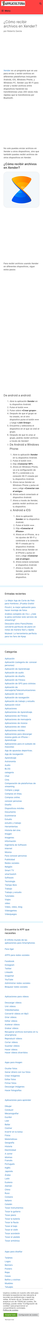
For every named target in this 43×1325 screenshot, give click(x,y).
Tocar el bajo (11, 1226)
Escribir (8, 1117)
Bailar (7, 1124)
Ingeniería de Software (16, 845)
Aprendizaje (10, 758)
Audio (7, 765)
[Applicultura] (13, 3)
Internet (8, 848)
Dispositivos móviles (14, 808)
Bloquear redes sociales (16, 987)
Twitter (8, 968)
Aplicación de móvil (14, 694)
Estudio (8, 819)
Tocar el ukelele (12, 1237)
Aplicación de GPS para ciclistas (20, 683)
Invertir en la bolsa (14, 1132)
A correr (8, 1154)
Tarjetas (9, 1258)
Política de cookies (10, 1310)
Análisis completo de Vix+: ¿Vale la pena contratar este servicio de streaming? (21, 617)
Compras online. (12, 797)
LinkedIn (9, 972)
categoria (9, 772)
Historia (8, 1146)
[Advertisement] (21, 52)
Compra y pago (12, 790)
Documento (10, 812)
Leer (7, 1121)
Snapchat (9, 976)
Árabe (8, 1175)
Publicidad (10, 859)
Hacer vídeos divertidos (16, 1052)
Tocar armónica (12, 1241)
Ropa (7, 1272)
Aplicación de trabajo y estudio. (20, 701)
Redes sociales (12, 863)
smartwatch (10, 874)
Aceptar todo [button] (10, 1315)
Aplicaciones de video (15, 727)
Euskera (8, 1182)
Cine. (7, 780)
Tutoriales (9, 896)
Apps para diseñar (13, 1251)
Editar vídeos (11, 1021)
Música (8, 852)
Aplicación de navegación (17, 697)
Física (7, 1135)
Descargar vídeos (13, 1002)
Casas (8, 1276)
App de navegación (14, 754)
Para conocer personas (16, 856)
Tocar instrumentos (14, 1208)
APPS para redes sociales (17, 955)
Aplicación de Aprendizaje (17, 669)
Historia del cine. (13, 830)
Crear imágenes (12, 1076)
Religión (8, 867)
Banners (9, 1265)
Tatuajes (9, 1287)
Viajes (8, 899)
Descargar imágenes (14, 1086)
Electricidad (10, 1150)
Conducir (9, 1110)
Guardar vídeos (12, 1046)
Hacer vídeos (11, 1049)
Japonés (9, 1171)
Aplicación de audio (14, 672)
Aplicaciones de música (16, 723)
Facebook (9, 961)
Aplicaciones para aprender (18, 1100)
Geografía (9, 1142)
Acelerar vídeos (12, 1024)
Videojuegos (11, 914)
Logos (8, 1261)
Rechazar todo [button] (9, 1319)
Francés (8, 1160)
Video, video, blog (13, 907)
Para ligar (9, 949)
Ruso (7, 1193)
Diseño (8, 804)
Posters (8, 1269)
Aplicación (10, 658)
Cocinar (8, 1128)
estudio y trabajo (13, 823)
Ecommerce (10, 815)
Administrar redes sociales (17, 983)
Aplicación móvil (12, 705)
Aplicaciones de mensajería (18, 719)
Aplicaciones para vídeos (17, 996)
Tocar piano (10, 1215)
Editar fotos (10, 1079)
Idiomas (8, 1157)
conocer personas (13, 801)
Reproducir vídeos (13, 1038)
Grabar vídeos (11, 1028)
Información (10, 841)
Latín (7, 1178)
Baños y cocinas (12, 1279)
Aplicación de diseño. (15, 676)
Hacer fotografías (13, 1090)
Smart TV (9, 870)
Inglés (7, 1168)
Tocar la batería (12, 1219)
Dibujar (8, 1106)
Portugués (10, 1164)
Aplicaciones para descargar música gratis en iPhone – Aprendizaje (18, 737)
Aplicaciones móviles (15, 730)
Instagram (9, 965)
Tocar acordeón (12, 1233)
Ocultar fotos (11, 1068)
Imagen (8, 834)
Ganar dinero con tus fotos (17, 1072)
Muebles (9, 1283)
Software (9, 877)
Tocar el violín (11, 1230)
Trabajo (8, 888)
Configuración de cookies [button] (28, 1315)
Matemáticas (11, 1139)
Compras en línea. (13, 794)
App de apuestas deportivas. (19, 750)
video (7, 903)
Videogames (11, 910)
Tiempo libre (11, 885)
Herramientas (11, 826)
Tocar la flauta (12, 1222)
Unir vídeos (10, 1006)
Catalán (8, 1204)
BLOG (7, 769)
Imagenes (9, 837)
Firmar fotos (10, 1083)
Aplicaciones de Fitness (16, 716)
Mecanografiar (12, 1113)
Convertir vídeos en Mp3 (16, 1013)
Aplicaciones (11, 708)
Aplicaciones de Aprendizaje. (19, 712)
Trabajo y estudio (13, 892)
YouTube (9, 979)
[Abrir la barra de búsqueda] (40, 3)
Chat (7, 776)
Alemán (8, 1186)
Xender (7, 70)
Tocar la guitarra (12, 1211)
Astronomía (10, 761)
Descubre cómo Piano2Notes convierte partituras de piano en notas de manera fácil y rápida (20, 626)
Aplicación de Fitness (15, 680)
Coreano (9, 1197)
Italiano (8, 1200)
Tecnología (10, 881)
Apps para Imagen (13, 1062)
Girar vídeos (10, 1017)
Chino (7, 1189)
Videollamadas (12, 1010)
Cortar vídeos (11, 1042)
